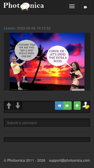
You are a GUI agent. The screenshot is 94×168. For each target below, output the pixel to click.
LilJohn (9, 28)
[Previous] (59, 105)
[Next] (67, 105)
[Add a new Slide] (77, 105)
